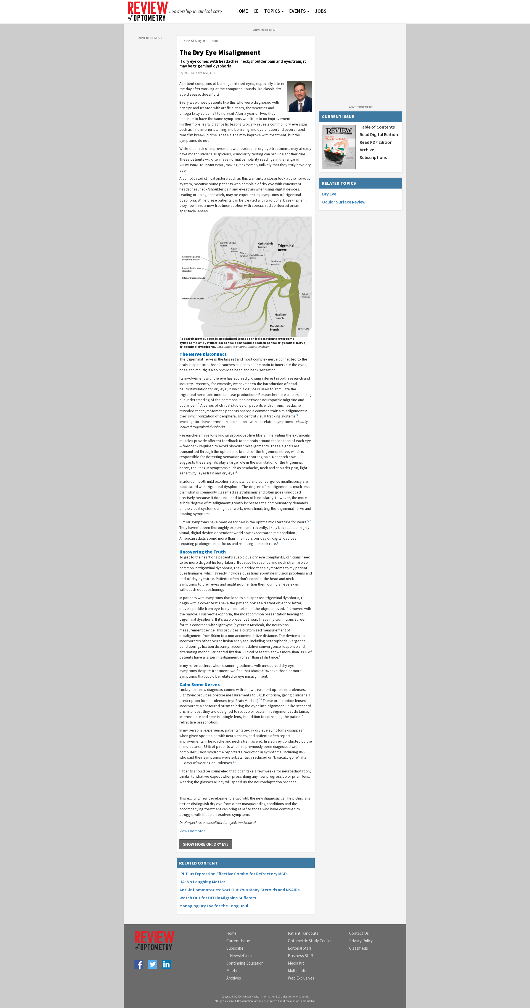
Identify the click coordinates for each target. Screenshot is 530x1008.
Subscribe (234, 948)
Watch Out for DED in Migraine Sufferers (217, 897)
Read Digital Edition (379, 134)
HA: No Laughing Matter (202, 881)
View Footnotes (192, 830)
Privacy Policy (361, 940)
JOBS (321, 11)
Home (231, 933)
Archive (367, 149)
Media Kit (296, 963)
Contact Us (359, 933)
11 (234, 762)
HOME (241, 11)
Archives (233, 978)
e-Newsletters (239, 955)
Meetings (234, 970)
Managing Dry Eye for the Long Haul (213, 905)
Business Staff (300, 955)
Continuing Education (245, 963)
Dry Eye (329, 194)
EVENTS (297, 11)
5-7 (309, 521)
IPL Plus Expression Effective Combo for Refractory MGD (233, 873)
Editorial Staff (299, 948)
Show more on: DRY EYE (206, 844)
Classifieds (358, 948)
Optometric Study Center (310, 940)
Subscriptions (373, 157)
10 (260, 699)
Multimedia (297, 970)
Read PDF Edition (376, 142)
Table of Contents (377, 127)
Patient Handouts (303, 933)
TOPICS (272, 11)
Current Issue (238, 940)
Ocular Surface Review (343, 202)
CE (256, 11)
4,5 (237, 472)
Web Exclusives (301, 978)
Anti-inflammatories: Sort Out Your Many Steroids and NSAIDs (239, 889)
